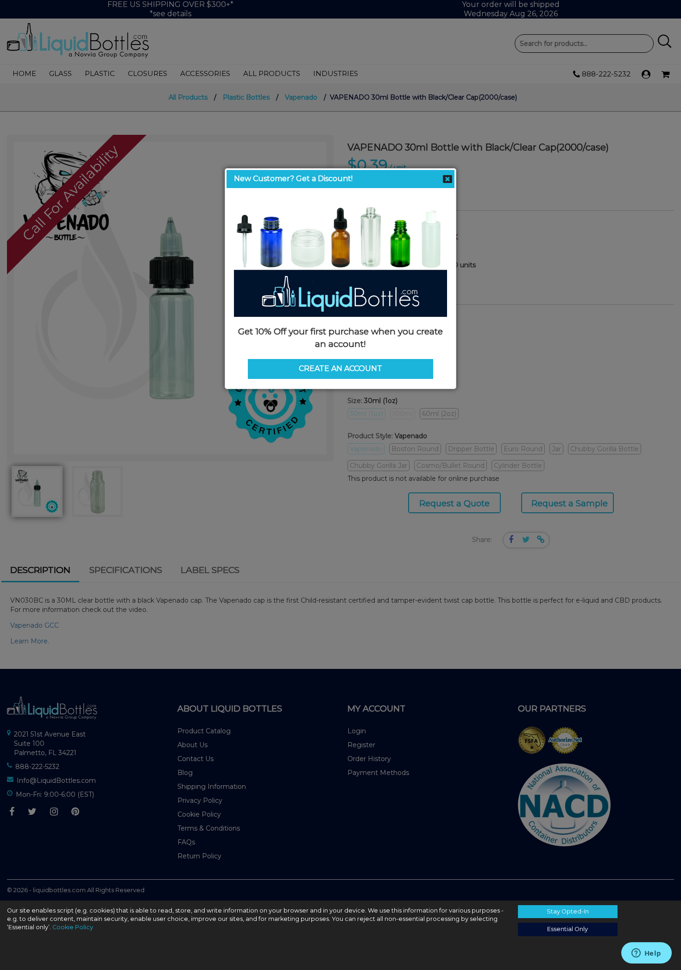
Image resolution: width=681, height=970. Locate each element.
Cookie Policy (72, 927)
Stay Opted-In (568, 911)
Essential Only (567, 929)
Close (447, 179)
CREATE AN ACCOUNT (340, 368)
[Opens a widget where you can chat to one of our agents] (646, 953)
